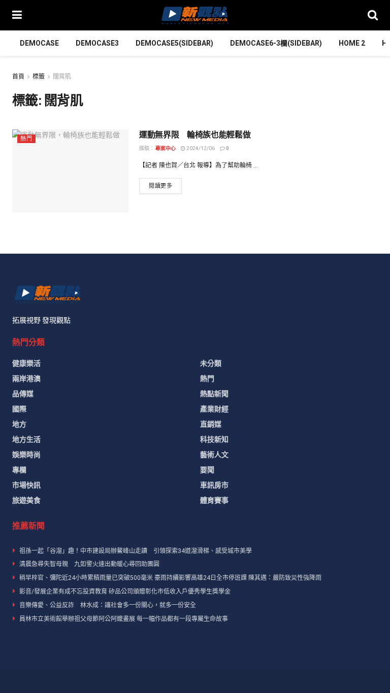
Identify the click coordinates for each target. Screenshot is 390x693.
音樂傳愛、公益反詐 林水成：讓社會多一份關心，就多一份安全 (107, 605)
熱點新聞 (214, 394)
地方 (19, 424)
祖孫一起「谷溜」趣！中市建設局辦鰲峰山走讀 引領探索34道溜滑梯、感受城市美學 (135, 551)
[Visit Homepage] (194, 15)
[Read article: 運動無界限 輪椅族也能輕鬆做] (70, 171)
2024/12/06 (200, 148)
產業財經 (214, 409)
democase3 (97, 43)
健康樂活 (26, 363)
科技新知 (214, 439)
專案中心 (165, 148)
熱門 (26, 138)
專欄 (19, 470)
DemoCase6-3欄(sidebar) (276, 43)
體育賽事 (214, 500)
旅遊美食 (26, 500)
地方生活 (26, 439)
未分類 (210, 363)
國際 (19, 409)
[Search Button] (373, 15)
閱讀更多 (165, 185)
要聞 (207, 470)
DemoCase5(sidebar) (174, 43)
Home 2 (352, 43)
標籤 (38, 76)
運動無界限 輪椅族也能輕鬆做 (195, 135)
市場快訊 (26, 485)
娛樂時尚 (26, 455)
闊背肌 (62, 76)
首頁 (18, 76)
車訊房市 (214, 485)
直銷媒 (210, 424)
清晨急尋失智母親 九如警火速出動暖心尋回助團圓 (89, 564)
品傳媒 (23, 394)
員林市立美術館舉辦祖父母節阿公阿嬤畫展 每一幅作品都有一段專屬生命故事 (123, 618)
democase (39, 43)
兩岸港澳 (26, 378)
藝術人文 (214, 455)
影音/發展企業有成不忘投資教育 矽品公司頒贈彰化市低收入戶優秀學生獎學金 (125, 591)
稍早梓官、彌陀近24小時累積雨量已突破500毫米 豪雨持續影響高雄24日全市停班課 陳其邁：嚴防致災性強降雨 (170, 577)
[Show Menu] (17, 15)
